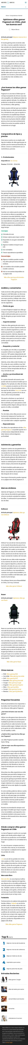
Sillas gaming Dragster (16, 685)
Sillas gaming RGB (12, 674)
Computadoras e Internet (16, 15)
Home (7, 15)
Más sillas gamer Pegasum (14, 924)
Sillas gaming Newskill (16, 680)
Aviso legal (9, 1042)
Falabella (13, 903)
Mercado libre (5, 879)
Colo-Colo (18, 390)
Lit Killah (3, 386)
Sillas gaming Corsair (14, 689)
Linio (2, 859)
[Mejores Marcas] (8, 2)
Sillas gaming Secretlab (17, 676)
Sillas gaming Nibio (13, 687)
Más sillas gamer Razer (14, 661)
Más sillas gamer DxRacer (14, 586)
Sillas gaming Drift (12, 678)
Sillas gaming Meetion (15, 691)
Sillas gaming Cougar (14, 683)
